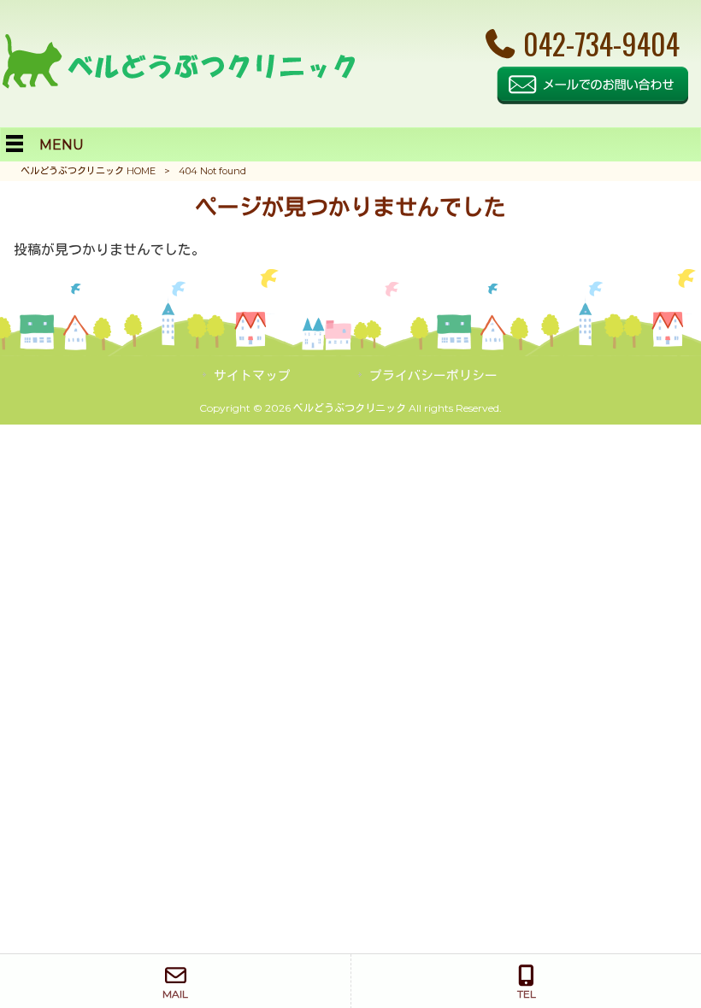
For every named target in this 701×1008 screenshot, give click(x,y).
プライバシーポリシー (433, 376)
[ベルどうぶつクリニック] (178, 84)
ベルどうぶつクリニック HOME (88, 171)
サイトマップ (252, 376)
